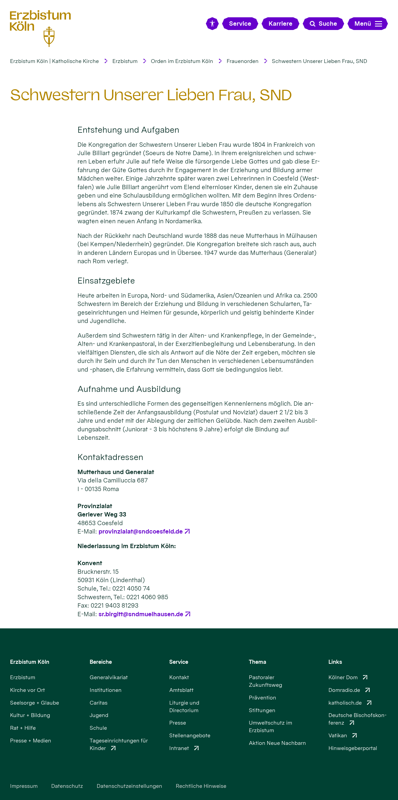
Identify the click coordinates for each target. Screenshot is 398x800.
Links (335, 662)
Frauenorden (243, 61)
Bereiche (101, 662)
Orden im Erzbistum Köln (182, 61)
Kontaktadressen (110, 457)
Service (178, 662)
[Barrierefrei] (212, 23)
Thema (257, 662)
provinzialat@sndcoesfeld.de (141, 531)
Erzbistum (125, 61)
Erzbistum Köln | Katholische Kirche (54, 61)
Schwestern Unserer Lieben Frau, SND (319, 61)
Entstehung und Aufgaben (128, 130)
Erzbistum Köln (29, 662)
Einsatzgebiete (106, 280)
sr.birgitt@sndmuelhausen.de (141, 614)
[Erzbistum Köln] (40, 28)
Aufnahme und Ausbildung (129, 389)
